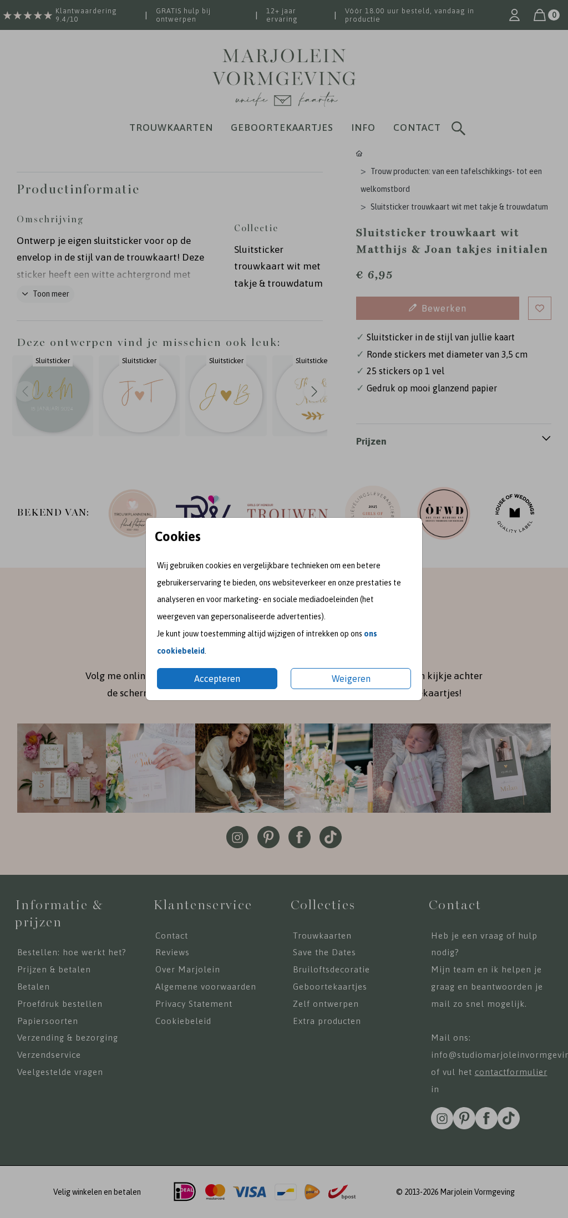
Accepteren (217, 679)
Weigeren (351, 679)
